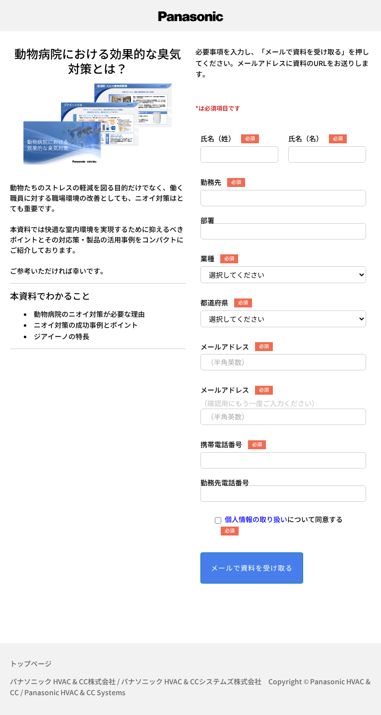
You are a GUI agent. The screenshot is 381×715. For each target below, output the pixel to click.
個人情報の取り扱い (256, 519)
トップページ (31, 663)
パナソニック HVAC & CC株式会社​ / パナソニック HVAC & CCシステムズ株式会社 (135, 681)
